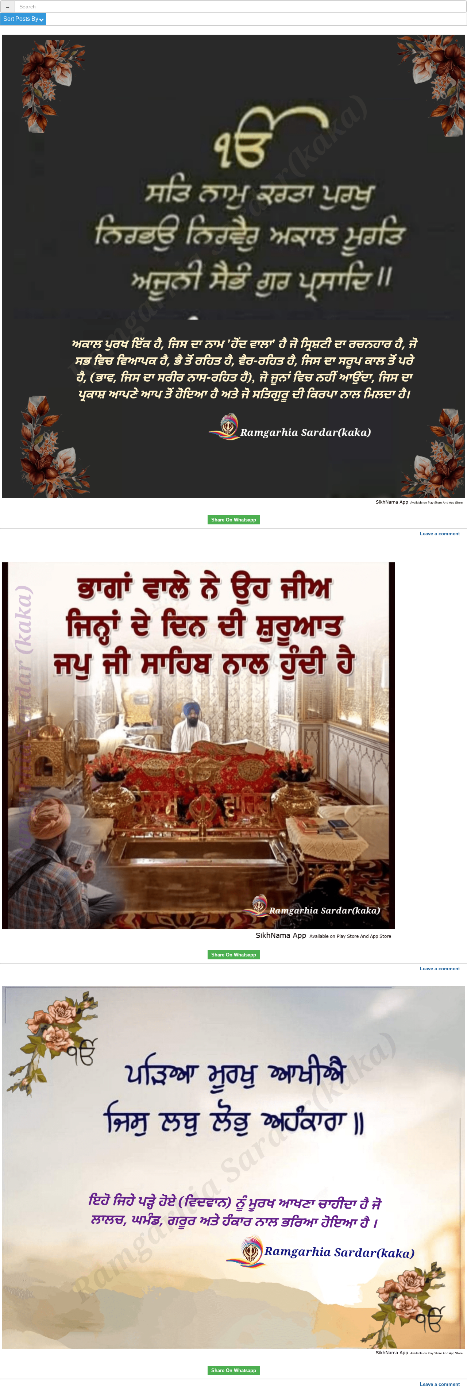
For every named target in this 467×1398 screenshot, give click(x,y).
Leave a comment (440, 533)
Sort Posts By (21, 19)
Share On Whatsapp (233, 520)
